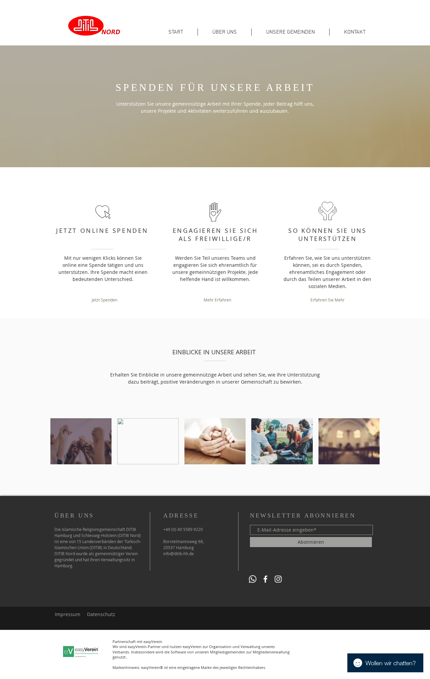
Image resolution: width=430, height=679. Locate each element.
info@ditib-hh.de (178, 553)
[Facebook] (265, 579)
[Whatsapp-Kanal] (252, 579)
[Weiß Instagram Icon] (278, 579)
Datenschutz (101, 614)
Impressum (67, 614)
